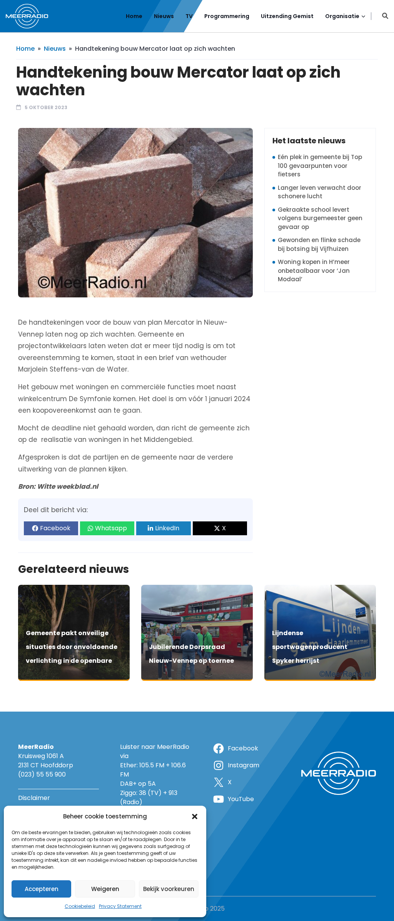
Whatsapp (111, 528)
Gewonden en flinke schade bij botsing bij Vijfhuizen (319, 244)
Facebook (55, 528)
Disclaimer (34, 797)
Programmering (226, 16)
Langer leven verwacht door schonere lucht (319, 192)
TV (189, 16)
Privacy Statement (120, 906)
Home (134, 16)
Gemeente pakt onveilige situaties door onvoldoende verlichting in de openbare (71, 647)
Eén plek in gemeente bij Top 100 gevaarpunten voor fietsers (320, 165)
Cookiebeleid (80, 906)
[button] (195, 816)
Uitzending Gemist (287, 16)
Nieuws (164, 16)
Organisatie (342, 16)
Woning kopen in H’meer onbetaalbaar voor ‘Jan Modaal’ (314, 270)
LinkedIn (167, 528)
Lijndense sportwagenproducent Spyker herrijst (309, 647)
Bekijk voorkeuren (168, 889)
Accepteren (41, 889)
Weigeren (105, 889)
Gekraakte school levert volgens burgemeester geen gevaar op (320, 218)
